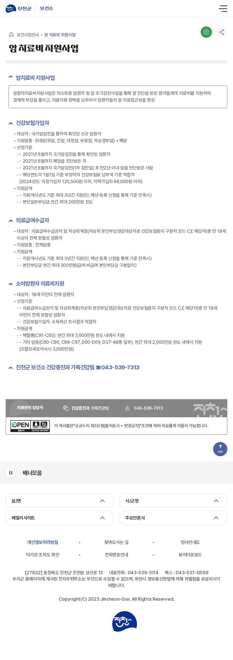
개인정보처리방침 (42, 542)
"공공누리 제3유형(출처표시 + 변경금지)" (107, 425)
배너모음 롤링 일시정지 (11, 473)
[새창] (30, 430)
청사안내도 (190, 542)
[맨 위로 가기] (220, 449)
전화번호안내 (116, 555)
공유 (221, 32)
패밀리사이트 (23, 518)
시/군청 (132, 501)
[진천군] (21, 8)
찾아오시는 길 (116, 542)
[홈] (11, 34)
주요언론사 (135, 518)
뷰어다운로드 (190, 555)
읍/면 (16, 501)
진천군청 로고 (124, 621)
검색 (206, 32)
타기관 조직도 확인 (42, 555)
